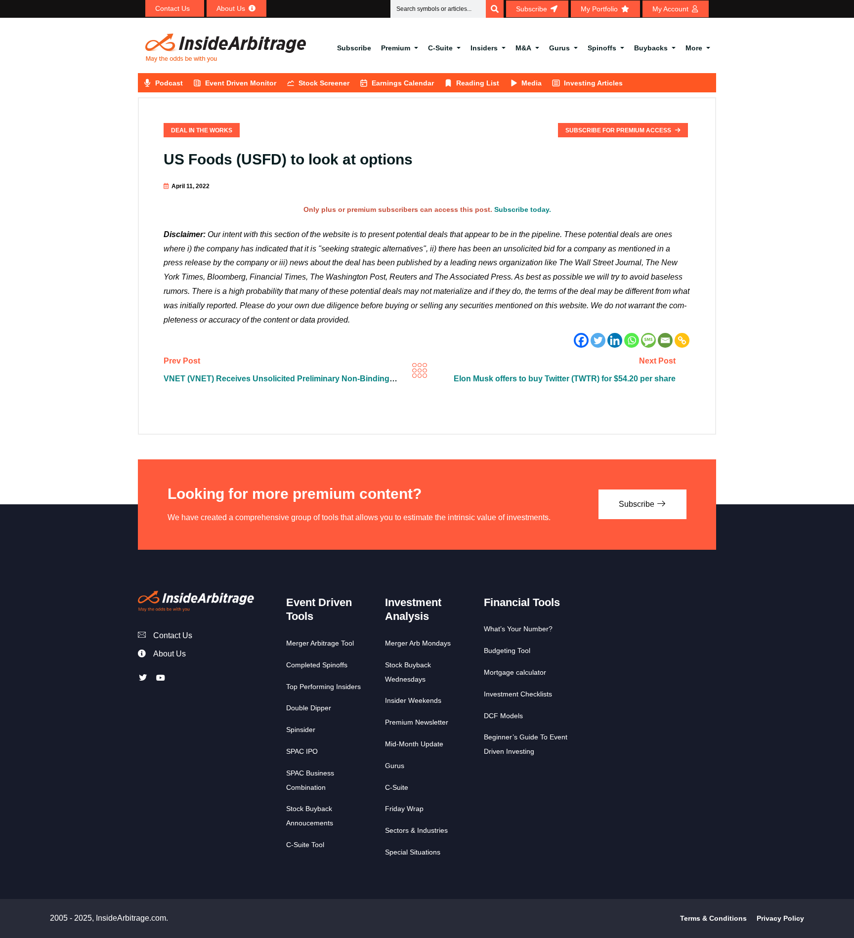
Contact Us (172, 635)
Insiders (484, 48)
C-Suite (440, 48)
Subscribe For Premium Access (619, 130)
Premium (395, 48)
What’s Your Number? (518, 629)
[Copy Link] (682, 340)
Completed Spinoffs (316, 665)
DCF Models (503, 716)
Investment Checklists (518, 694)
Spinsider (300, 730)
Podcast (169, 83)
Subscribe (354, 48)
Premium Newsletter (416, 722)
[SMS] (648, 340)
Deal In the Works (201, 130)
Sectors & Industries (416, 830)
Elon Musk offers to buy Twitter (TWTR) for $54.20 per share (565, 378)
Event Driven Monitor (240, 83)
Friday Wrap (404, 809)
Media (531, 83)
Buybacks (651, 48)
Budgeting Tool (507, 650)
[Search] (495, 9)
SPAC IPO (302, 751)
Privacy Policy (780, 918)
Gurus (559, 48)
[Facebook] (581, 340)
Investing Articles (593, 83)
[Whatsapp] (631, 340)
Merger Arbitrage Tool (320, 643)
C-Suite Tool (305, 845)
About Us (169, 654)
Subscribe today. (522, 209)
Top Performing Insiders (323, 687)
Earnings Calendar (403, 83)
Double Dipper (308, 708)
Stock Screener (324, 83)
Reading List (477, 83)
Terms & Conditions (713, 918)
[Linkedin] (614, 340)
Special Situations (412, 852)
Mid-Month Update (414, 744)
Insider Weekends (413, 700)
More (693, 48)
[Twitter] (598, 340)
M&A (523, 48)
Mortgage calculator (515, 672)
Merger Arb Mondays (418, 643)
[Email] (665, 340)
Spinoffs (602, 48)
